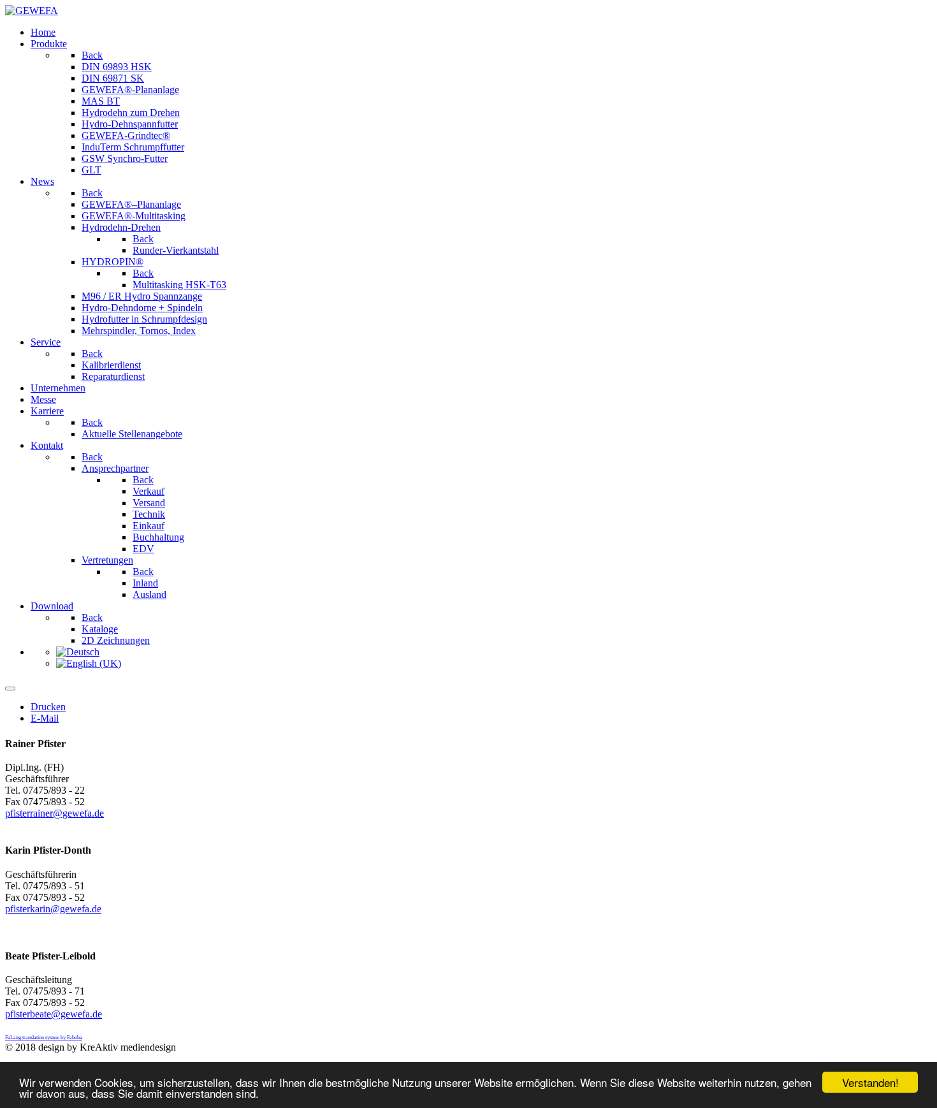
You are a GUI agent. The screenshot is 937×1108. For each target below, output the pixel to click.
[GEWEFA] (31, 10)
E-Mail (45, 718)
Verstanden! (870, 1082)
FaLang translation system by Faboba (43, 1037)
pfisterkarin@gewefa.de (53, 908)
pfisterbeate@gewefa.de (53, 1014)
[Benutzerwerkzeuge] (10, 688)
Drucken (48, 706)
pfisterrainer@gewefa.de (54, 813)
